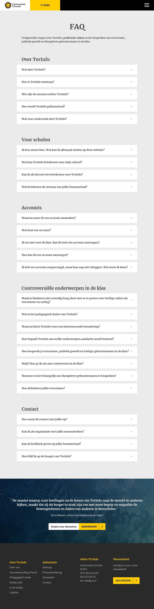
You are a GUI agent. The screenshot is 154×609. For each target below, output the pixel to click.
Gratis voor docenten (64, 526)
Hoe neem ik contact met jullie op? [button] (44, 419)
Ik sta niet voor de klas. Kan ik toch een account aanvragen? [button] (61, 242)
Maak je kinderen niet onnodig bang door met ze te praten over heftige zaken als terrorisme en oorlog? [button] (75, 300)
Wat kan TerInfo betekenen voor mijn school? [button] (52, 162)
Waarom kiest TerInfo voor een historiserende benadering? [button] (61, 326)
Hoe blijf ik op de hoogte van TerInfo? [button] (46, 456)
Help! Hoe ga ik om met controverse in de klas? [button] (52, 363)
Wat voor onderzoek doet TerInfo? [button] (44, 119)
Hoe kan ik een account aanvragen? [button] (45, 255)
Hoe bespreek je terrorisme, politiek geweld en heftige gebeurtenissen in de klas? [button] (75, 351)
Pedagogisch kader (20, 577)
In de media (16, 587)
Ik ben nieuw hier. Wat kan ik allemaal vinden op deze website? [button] (63, 150)
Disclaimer (49, 577)
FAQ (7, 314)
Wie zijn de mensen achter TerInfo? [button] (45, 94)
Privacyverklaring (52, 572)
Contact (9, 317)
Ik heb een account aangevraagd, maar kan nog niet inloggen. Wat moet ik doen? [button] (75, 267)
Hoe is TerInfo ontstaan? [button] (38, 82)
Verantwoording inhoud (23, 572)
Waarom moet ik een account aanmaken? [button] (49, 218)
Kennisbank (11, 291)
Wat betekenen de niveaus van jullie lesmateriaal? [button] (54, 187)
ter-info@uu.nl (88, 580)
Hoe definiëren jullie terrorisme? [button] (43, 388)
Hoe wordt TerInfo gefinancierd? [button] (43, 106)
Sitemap (47, 567)
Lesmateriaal (12, 287)
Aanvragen (89, 526)
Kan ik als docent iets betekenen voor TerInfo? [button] (52, 174)
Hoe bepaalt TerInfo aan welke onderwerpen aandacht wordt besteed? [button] (68, 339)
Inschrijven (123, 580)
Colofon (14, 592)
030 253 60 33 (87, 576)
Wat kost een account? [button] (36, 230)
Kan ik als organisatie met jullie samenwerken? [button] (53, 431)
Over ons (15, 567)
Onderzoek (16, 582)
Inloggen (10, 321)
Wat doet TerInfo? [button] (34, 69)
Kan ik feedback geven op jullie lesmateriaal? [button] (51, 444)
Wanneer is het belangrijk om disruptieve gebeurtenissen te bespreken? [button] (69, 376)
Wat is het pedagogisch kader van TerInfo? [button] (50, 314)
